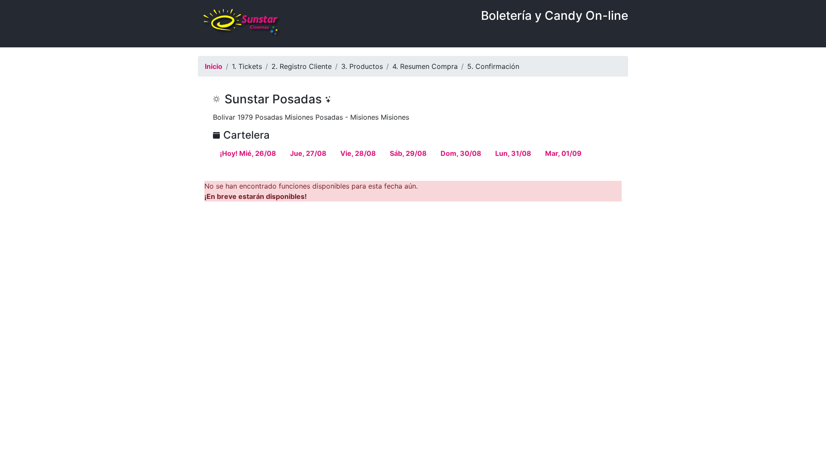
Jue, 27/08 (308, 153)
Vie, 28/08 (358, 153)
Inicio (213, 66)
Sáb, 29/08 (408, 153)
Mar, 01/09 (563, 153)
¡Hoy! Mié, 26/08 (248, 153)
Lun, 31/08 (513, 153)
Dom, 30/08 (461, 153)
